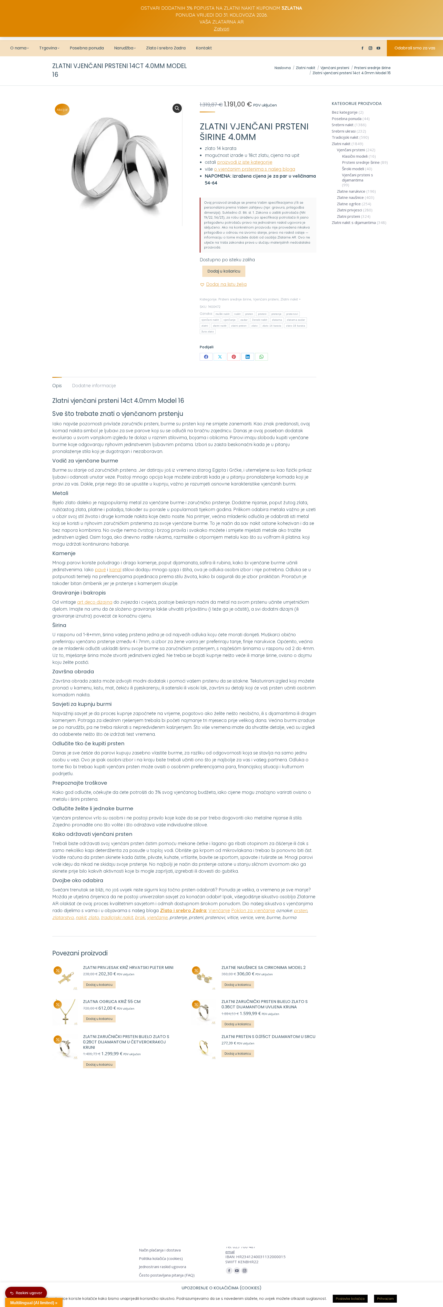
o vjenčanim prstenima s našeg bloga (254, 169)
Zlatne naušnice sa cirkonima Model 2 (264, 967)
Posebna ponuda (346, 118)
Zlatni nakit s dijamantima (354, 222)
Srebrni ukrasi (344, 131)
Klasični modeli (355, 156)
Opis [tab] (57, 385)
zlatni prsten (239, 325)
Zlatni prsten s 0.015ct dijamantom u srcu (269, 1037)
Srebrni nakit (343, 124)
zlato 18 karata (295, 325)
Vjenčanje (219, 910)
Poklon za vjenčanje (253, 910)
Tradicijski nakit (345, 137)
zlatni (205, 325)
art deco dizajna (94, 602)
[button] (177, 108)
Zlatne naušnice (350, 197)
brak (140, 917)
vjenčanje (230, 319)
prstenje (276, 313)
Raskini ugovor (29, 1293)
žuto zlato (208, 331)
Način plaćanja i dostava (160, 1250)
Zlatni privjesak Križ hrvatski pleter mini (128, 967)
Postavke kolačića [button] (350, 1299)
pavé (100, 570)
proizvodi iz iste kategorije (244, 162)
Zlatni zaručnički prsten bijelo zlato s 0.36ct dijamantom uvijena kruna (265, 1004)
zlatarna (277, 319)
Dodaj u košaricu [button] (99, 984)
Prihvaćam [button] (385, 1299)
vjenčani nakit (210, 319)
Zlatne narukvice (351, 191)
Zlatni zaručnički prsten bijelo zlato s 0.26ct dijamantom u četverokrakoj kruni (126, 1042)
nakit (237, 313)
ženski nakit (259, 319)
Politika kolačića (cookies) (161, 1258)
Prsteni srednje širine (234, 299)
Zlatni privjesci (349, 210)
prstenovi (292, 313)
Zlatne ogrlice (349, 203)
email (230, 1251)
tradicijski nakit (117, 917)
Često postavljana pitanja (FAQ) (167, 1275)
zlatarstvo (63, 917)
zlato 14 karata (272, 325)
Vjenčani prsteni (266, 299)
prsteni (262, 313)
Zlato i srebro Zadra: (183, 910)
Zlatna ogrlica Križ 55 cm (111, 1001)
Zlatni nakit (289, 299)
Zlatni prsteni (348, 216)
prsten (249, 313)
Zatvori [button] (221, 29)
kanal (115, 570)
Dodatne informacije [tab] (94, 385)
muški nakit (222, 313)
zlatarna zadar (296, 319)
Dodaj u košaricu (223, 271)
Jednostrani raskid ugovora (162, 1266)
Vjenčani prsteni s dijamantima (357, 177)
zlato (254, 325)
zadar (244, 319)
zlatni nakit (220, 325)
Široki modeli (353, 168)
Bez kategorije (345, 112)
